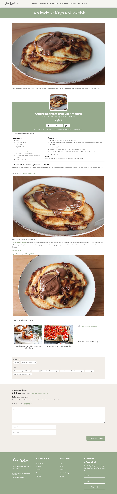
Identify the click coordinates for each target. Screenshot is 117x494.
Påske (62, 469)
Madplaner (54, 3)
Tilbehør (38, 476)
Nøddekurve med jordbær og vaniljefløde (27, 347)
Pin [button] (68, 126)
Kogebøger (64, 3)
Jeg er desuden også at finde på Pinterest (24, 254)
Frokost (38, 466)
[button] (55, 120)
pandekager (89, 371)
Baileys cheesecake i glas (89, 341)
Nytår (61, 466)
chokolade (35, 371)
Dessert (16, 362)
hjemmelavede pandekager (49, 371)
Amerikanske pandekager (22, 371)
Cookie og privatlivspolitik (18, 477)
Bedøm (59, 126)
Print (50, 126)
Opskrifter (43, 3)
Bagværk (38, 473)
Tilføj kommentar (95, 438)
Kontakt (85, 3)
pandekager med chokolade (22, 374)
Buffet (62, 476)
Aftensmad (39, 463)
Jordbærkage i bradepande (58, 345)
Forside (34, 3)
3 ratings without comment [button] (39, 393)
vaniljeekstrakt (23, 152)
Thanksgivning (64, 473)
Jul (61, 463)
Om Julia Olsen (75, 3)
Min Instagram (16, 250)
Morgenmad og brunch (29, 362)
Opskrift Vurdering (17, 404)
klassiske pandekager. (28, 173)
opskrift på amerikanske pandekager (72, 371)
